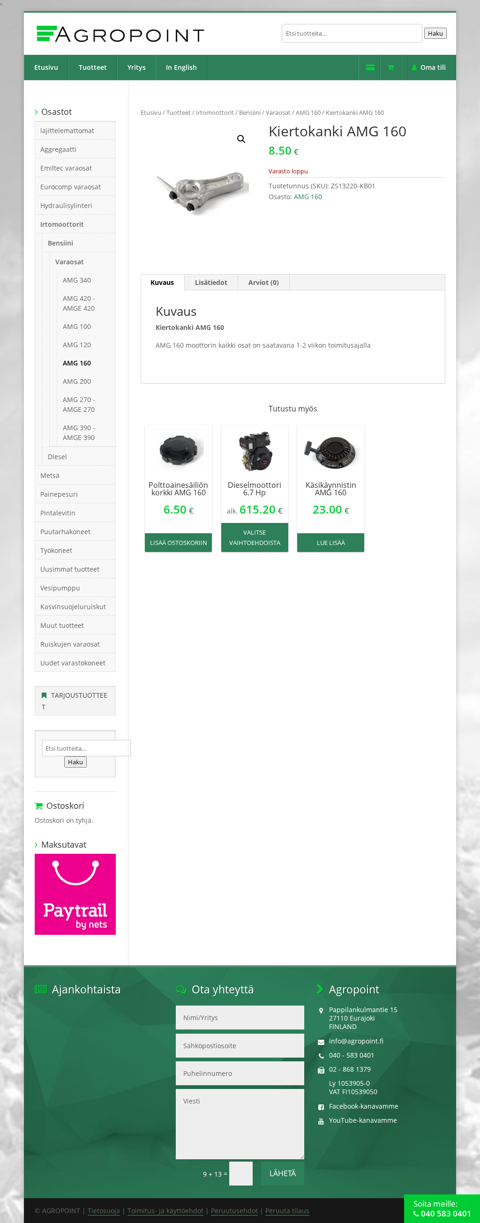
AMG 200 (77, 381)
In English (181, 67)
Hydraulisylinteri (66, 205)
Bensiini (250, 112)
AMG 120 (77, 344)
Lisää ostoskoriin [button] (178, 542)
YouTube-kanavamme (363, 1120)
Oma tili (433, 67)
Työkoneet (56, 550)
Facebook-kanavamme (363, 1106)
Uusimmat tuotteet (69, 569)
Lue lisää (331, 542)
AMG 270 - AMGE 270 (79, 404)
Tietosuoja (104, 1210)
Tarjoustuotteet (74, 701)
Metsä (50, 475)
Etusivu (46, 67)
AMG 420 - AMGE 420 (79, 303)
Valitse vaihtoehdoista (254, 537)
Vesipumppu (60, 587)
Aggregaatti (58, 149)
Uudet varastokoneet (72, 662)
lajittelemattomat (67, 130)
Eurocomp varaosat (70, 186)
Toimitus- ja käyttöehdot (165, 1210)
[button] (241, 139)
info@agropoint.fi (356, 1041)
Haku (435, 33)
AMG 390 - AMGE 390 (79, 432)
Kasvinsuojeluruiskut (73, 606)
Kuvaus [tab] (162, 282)
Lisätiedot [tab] (211, 282)
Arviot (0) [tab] (263, 282)
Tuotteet (93, 67)
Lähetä (283, 1173)
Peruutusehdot (234, 1210)
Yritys (137, 67)
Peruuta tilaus (287, 1210)
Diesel (57, 456)
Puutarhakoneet (65, 531)
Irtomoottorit (215, 112)
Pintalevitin (57, 512)
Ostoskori (391, 67)
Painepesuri (59, 494)
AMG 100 (77, 326)
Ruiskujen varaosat (70, 644)
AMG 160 (308, 112)
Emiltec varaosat (66, 168)
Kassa (369, 67)
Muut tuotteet (62, 625)
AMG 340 (77, 280)
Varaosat (278, 112)
